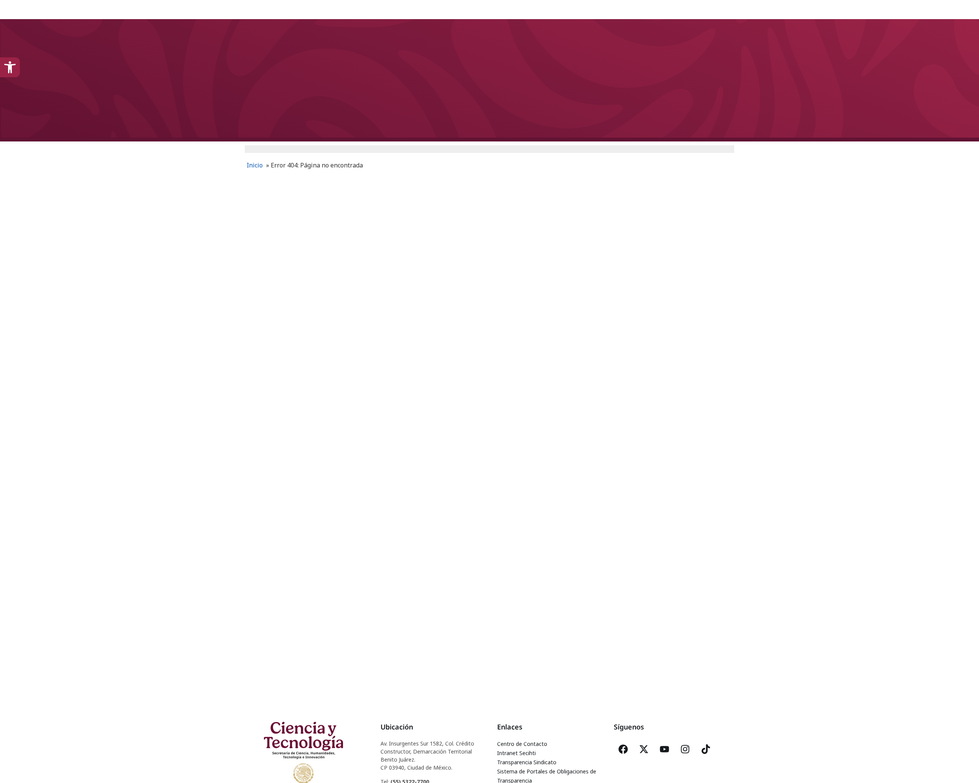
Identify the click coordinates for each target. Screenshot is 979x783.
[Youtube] (664, 749)
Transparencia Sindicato (526, 762)
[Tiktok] (706, 749)
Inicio (255, 165)
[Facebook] (623, 749)
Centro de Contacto (522, 743)
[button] (10, 67)
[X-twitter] (644, 749)
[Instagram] (685, 749)
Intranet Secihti (516, 753)
